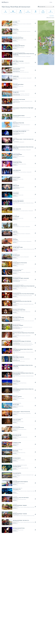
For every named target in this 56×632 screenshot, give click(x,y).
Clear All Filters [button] (52, 15)
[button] (49, 49)
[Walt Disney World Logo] (5, 2)
